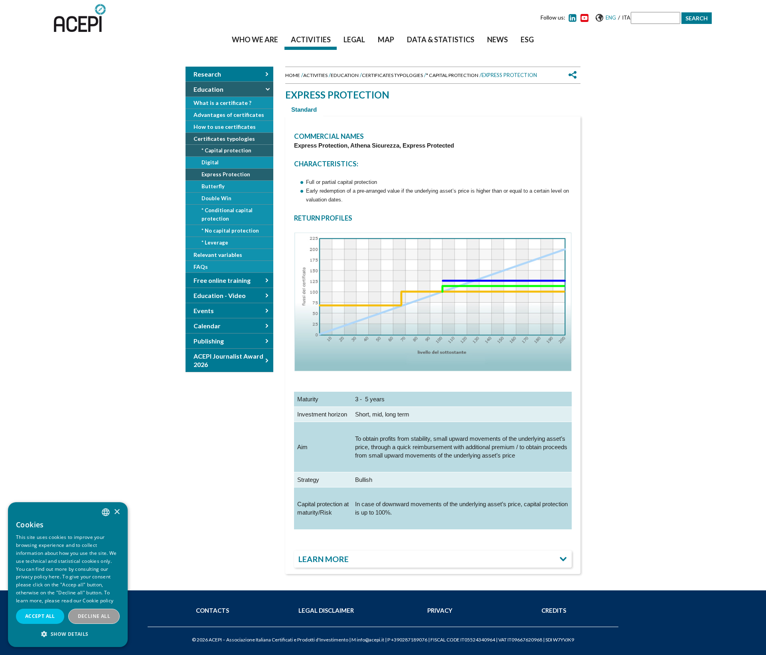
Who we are (255, 39)
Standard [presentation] (304, 109)
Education (345, 75)
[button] (68, 634)
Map (386, 39)
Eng (611, 17)
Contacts (212, 610)
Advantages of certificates (228, 114)
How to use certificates (224, 126)
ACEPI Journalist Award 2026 (228, 360)
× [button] (117, 512)
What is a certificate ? (222, 102)
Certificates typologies (392, 75)
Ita (626, 17)
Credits (553, 610)
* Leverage (214, 242)
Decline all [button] (94, 616)
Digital (210, 162)
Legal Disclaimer (326, 610)
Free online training (222, 280)
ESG (527, 39)
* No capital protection (230, 230)
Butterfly (213, 186)
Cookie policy (98, 600)
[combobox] (106, 512)
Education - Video (219, 295)
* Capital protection (452, 75)
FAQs (200, 266)
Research (207, 74)
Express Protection (225, 174)
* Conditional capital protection (227, 214)
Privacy (439, 610)
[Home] (80, 18)
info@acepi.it (370, 640)
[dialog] (68, 574)
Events (203, 310)
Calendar (207, 325)
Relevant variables (217, 254)
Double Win (216, 198)
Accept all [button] (40, 616)
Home (292, 75)
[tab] (304, 110)
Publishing (208, 341)
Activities (311, 39)
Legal (354, 39)
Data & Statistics (440, 39)
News (497, 39)
